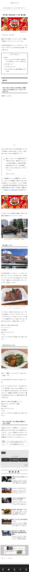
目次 (12, 54)
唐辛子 (6, 57)
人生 (4, 452)
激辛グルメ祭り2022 (11, 190)
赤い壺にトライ (9, 64)
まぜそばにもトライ (10, 66)
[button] (25, 339)
